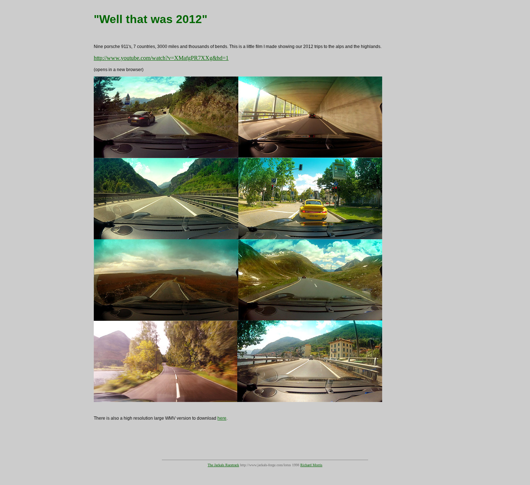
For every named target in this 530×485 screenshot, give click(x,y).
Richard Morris (311, 465)
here (221, 418)
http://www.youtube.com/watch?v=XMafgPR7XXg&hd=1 (161, 58)
